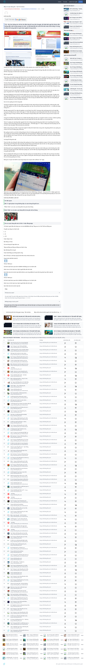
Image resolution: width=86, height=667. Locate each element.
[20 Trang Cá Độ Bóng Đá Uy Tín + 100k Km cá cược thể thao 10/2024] (66, 93)
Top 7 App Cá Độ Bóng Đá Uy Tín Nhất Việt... (19, 382)
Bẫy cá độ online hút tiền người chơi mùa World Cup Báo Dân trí (46, 312)
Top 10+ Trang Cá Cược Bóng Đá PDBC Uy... (19, 432)
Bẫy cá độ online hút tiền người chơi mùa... (19, 364)
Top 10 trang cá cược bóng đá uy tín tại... (19, 608)
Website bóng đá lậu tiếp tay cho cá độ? (18, 475)
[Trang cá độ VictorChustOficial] (66, 43)
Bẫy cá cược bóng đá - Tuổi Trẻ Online (18, 515)
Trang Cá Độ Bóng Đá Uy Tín (75, 10)
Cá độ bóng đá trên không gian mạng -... (19, 396)
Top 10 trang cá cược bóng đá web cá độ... (19, 576)
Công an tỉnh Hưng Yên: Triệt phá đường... (19, 583)
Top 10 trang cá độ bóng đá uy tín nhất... (19, 425)
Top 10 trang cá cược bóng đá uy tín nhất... (19, 569)
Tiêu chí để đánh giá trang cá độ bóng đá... (19, 626)
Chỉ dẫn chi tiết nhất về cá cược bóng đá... (19, 443)
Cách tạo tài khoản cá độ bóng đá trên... (18, 392)
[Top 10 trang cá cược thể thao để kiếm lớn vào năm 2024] (66, 18)
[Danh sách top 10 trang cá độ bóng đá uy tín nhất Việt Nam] (66, 59)
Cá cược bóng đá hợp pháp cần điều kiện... (19, 479)
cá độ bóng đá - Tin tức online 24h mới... (19, 518)
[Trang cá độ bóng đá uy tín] (66, 47)
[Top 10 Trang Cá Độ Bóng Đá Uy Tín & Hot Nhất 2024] (66, 67)
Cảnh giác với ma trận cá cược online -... (18, 353)
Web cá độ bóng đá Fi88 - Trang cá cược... (19, 378)
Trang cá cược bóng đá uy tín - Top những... (19, 446)
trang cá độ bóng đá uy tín (16, 369)
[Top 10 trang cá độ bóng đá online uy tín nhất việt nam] (66, 34)
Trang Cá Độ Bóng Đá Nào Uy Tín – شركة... (19, 490)
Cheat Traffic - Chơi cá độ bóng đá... (18, 385)
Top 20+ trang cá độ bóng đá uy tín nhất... (19, 418)
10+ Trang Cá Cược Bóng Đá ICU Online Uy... (19, 457)
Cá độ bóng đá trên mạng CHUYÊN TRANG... (19, 349)
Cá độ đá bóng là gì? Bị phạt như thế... (18, 590)
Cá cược (65, 1)
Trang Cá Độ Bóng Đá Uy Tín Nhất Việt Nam (77, 23)
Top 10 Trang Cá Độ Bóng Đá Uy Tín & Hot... (19, 439)
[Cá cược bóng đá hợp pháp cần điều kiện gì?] (66, 85)
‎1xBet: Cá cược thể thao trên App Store (18, 526)
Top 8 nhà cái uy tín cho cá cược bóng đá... (19, 342)
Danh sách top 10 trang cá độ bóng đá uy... (19, 454)
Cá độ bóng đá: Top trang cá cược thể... (18, 472)
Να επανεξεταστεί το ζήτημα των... (17, 547)
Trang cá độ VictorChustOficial (76, 42)
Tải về (80, 1)
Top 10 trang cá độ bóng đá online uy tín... (19, 357)
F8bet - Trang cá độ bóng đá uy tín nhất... (19, 461)
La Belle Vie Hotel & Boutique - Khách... (18, 421)
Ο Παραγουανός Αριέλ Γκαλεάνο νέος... (18, 428)
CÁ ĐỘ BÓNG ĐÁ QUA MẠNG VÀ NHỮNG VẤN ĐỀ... (20, 403)
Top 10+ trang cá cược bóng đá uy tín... (18, 410)
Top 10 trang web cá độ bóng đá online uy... (19, 554)
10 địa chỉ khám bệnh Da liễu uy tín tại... (19, 360)
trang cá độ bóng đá (68, 664)
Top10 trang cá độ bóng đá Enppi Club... (19, 450)
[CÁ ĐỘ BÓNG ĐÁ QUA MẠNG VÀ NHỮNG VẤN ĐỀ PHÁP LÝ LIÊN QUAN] (66, 51)
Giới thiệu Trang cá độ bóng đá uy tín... (18, 544)
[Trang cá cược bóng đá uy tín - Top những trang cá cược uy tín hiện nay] (66, 27)
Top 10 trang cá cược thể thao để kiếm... (18, 346)
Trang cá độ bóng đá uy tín (16, 389)
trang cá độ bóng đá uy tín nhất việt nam (19, 343)
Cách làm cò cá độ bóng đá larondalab (18, 414)
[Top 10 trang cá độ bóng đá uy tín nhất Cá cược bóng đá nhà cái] (66, 76)
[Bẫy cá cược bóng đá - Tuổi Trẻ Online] (66, 22)
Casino (59, 1)
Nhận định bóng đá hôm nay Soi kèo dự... (19, 468)
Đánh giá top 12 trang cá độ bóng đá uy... (19, 436)
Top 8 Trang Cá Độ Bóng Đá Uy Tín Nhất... (19, 565)
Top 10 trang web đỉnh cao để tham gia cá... (19, 486)
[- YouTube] (66, 13)
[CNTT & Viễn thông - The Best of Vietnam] (66, 9)
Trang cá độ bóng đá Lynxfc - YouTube (18, 374)
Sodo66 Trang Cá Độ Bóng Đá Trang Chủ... (19, 597)
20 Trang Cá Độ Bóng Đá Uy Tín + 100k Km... (19, 619)
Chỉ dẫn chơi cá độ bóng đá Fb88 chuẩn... (19, 540)
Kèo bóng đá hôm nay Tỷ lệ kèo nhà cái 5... (19, 407)
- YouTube (12, 367)
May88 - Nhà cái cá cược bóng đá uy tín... (19, 371)
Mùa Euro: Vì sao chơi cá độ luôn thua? (18, 587)
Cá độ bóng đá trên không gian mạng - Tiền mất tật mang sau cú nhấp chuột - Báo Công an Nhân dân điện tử (18, 312)
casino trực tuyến (73, 1)
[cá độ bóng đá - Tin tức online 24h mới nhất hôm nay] (66, 89)
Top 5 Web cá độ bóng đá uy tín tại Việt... (19, 508)
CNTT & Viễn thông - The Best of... (17, 562)
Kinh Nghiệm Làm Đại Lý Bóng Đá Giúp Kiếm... (20, 605)
